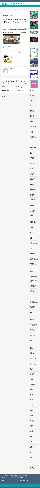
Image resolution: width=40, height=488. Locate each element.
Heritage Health (32, 183)
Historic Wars (17, 16)
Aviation (31, 100)
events (31, 153)
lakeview (31, 233)
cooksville (31, 132)
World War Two (32, 385)
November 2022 (31, 394)
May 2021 (31, 415)
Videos (26, 16)
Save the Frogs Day (32, 325)
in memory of (20, 16)
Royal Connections (32, 320)
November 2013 (31, 458)
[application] (34, 39)
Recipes (31, 312)
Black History (31, 104)
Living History (31, 238)
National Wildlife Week (33, 285)
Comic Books (31, 127)
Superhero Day (32, 341)
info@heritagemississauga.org (22, 57)
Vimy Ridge (31, 369)
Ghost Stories (31, 169)
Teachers (31, 347)
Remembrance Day (32, 319)
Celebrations (31, 116)
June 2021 (31, 414)
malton (31, 242)
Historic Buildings (32, 194)
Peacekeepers (31, 297)
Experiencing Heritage (32, 157)
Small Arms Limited (32, 334)
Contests (31, 131)
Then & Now (31, 357)
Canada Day (31, 110)
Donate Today (3, 477)
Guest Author (31, 174)
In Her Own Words (32, 204)
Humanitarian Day (32, 200)
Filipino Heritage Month (33, 162)
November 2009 (31, 468)
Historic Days (31, 195)
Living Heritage (32, 237)
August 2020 (31, 426)
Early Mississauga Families (33, 147)
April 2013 (31, 462)
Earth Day (31, 148)
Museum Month (32, 270)
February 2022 (31, 404)
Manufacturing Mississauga (33, 243)
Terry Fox (31, 348)
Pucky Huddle (31, 307)
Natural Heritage (32, 286)
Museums (31, 271)
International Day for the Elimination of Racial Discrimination (33, 216)
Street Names (31, 339)
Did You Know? (31, 142)
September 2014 (31, 456)
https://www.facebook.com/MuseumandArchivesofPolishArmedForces (10, 47)
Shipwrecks (31, 329)
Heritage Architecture (33, 179)
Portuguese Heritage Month (33, 302)
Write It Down (3, 480)
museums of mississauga (33, 272)
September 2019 (31, 437)
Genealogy (31, 168)
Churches (31, 121)
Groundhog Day (32, 173)
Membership (31, 248)
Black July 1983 (32, 105)
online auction (32, 291)
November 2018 (31, 446)
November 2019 (31, 435)
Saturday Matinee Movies (33, 324)
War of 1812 (31, 374)
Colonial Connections (33, 126)
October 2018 (31, 447)
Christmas (31, 120)
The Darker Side (32, 353)
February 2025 (31, 389)
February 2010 (31, 467)
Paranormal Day (32, 295)
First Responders (32, 163)
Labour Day (31, 231)
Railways (31, 311)
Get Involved (3, 478)
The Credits (31, 352)
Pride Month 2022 (32, 306)
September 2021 (31, 410)
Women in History (32, 379)
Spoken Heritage (32, 335)
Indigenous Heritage (23, 16)
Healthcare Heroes (32, 178)
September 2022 (31, 395)
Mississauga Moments (32, 258)
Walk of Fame (31, 373)
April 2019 (31, 442)
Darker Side (31, 141)
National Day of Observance (33, 280)
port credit (31, 301)
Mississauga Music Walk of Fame (34, 259)
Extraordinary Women (33, 158)
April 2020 (31, 431)
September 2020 (31, 425)
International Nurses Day (33, 221)
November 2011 (31, 463)
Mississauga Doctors (32, 254)
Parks (30, 296)
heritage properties (32, 189)
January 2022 (31, 405)
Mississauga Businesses (33, 253)
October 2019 (31, 436)
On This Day (31, 290)
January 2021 (31, 420)
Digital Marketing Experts (17, 485)
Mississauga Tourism (32, 264)
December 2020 (31, 421)
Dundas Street (32, 146)
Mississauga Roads (32, 263)
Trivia (30, 363)
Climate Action (32, 125)
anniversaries (31, 94)
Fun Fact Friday (32, 167)
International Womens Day (33, 222)
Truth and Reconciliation (33, 364)
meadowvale (31, 247)
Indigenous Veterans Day (33, 211)
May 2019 (31, 441)
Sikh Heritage (31, 330)
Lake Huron (31, 232)
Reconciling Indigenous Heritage (34, 316)
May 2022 (31, 400)
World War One (32, 384)
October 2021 (31, 409)
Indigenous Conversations (33, 206)
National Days (31, 281)
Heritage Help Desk (32, 184)
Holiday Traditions (32, 199)
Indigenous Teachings (32, 210)
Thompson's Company (32, 358)
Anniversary (31, 95)
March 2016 (31, 452)
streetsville (31, 340)
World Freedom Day (32, 380)
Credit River (31, 136)
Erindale (31, 152)
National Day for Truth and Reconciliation (33, 276)
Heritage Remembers (32, 190)
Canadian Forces (32, 111)
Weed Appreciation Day (33, 378)
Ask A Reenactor (32, 99)
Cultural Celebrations (33, 137)
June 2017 (31, 451)
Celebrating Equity (32, 115)
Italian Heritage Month (33, 227)
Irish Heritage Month (32, 226)
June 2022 (31, 399)
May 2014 (31, 457)
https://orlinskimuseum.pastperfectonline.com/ (8, 46)
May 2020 (31, 430)
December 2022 (31, 393)
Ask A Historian (14, 16)
